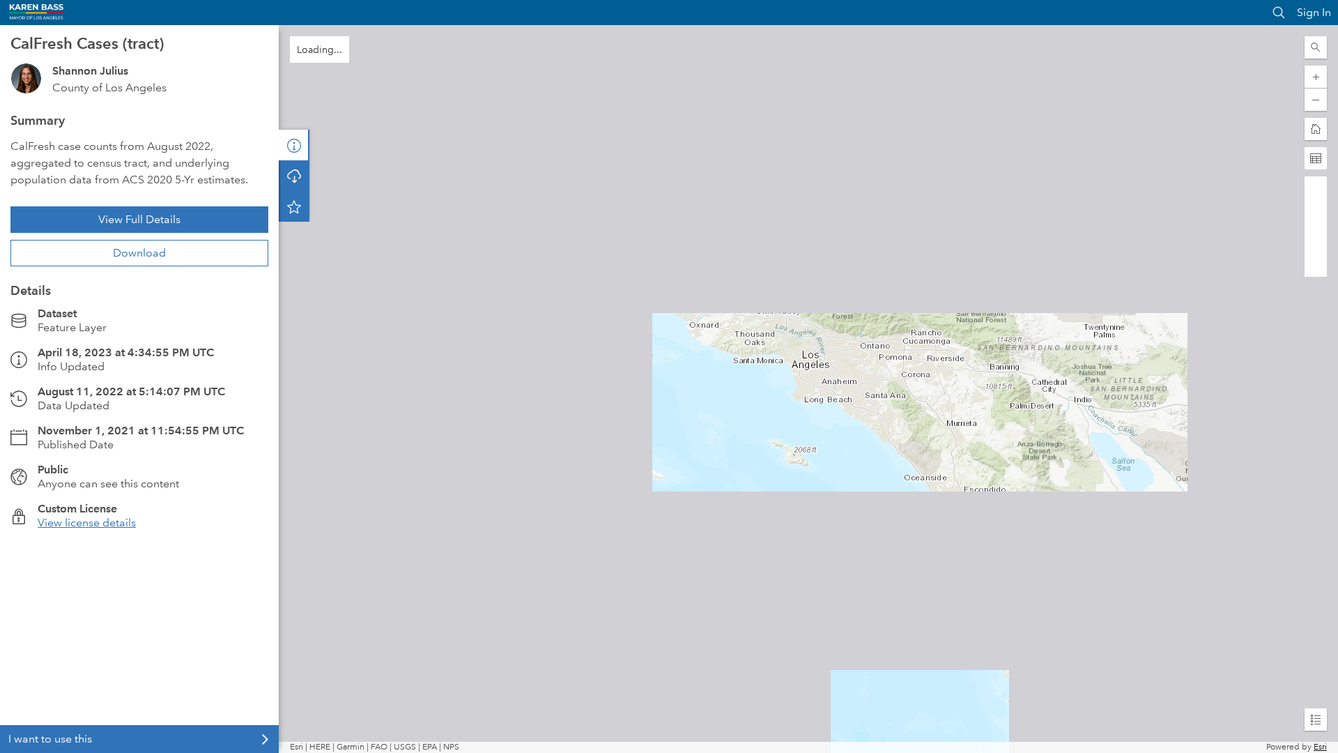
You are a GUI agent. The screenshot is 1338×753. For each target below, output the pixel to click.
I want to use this (50, 738)
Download (139, 252)
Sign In (1314, 12)
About (294, 145)
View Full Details (139, 219)
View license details (87, 522)
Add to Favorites (294, 206)
